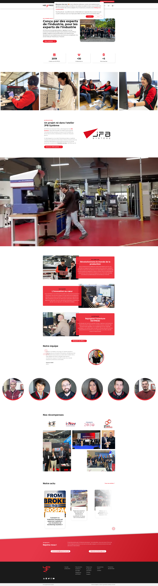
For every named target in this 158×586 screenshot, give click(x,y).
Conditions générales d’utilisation (105, 584)
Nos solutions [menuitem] (78, 567)
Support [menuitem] (88, 574)
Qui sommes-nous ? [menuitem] (100, 567)
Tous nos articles (109, 483)
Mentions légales (94, 584)
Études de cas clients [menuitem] (89, 569)
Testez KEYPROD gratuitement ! (107, 1)
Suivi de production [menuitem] (67, 567)
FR (112, 584)
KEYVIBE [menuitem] (77, 570)
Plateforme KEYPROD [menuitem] (78, 573)
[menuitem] (108, 5)
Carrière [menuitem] (99, 570)
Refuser (98, 16)
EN (114, 584)
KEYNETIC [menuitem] (78, 568)
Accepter (89, 16)
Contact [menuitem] (88, 572)
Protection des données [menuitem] (111, 567)
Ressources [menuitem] (89, 567)
